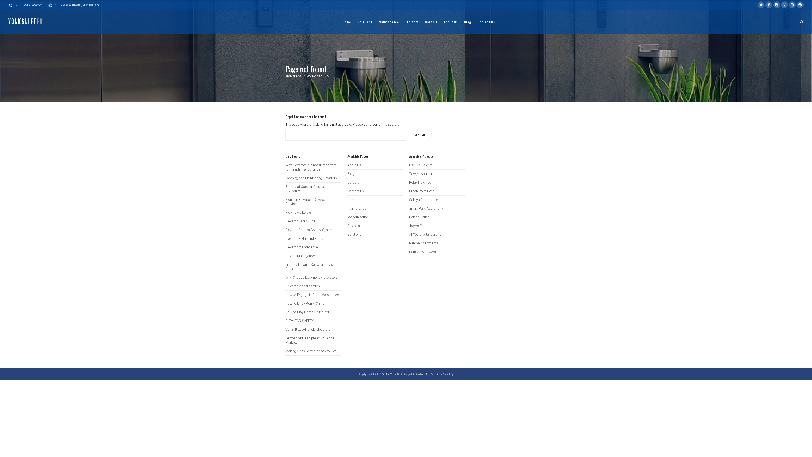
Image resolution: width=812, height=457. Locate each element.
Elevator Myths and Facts (304, 239)
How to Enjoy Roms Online (305, 303)
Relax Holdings (420, 182)
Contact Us (355, 191)
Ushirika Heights (420, 165)
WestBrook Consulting (441, 374)
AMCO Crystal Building (425, 235)
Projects (353, 226)
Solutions (354, 235)
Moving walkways (298, 213)
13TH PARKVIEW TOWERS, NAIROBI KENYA (73, 5)
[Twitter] (761, 4)
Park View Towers (422, 252)
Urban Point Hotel (422, 191)
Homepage (293, 76)
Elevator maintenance (301, 247)
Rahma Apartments (423, 243)
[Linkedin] (792, 4)
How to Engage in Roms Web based (312, 295)
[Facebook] (768, 4)
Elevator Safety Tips (300, 221)
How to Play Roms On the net (307, 312)
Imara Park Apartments (426, 208)
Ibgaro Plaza (418, 226)
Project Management (301, 256)
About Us (354, 165)
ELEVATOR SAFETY (299, 321)
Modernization (358, 217)
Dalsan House (419, 217)
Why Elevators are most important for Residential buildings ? (310, 167)
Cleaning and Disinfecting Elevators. (311, 178)
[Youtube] (800, 4)
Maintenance (356, 208)
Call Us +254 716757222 (25, 5)
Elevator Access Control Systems (310, 230)
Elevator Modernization (302, 286)
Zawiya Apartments (423, 174)
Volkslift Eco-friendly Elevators (307, 330)
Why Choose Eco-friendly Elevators (311, 277)
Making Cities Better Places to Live (311, 351)
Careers (353, 182)
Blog (350, 174)
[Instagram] (784, 4)
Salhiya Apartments (423, 200)
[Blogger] (776, 4)
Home (352, 200)
